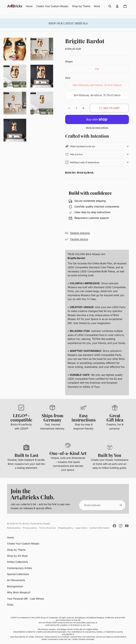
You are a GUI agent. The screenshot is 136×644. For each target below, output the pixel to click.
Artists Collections (17, 561)
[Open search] (110, 6)
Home (10, 537)
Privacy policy (30, 528)
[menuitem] (97, 6)
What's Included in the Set (82, 146)
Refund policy (14, 528)
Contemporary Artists (19, 568)
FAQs (10, 604)
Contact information (99, 528)
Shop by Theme (16, 549)
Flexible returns (79, 239)
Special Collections (18, 574)
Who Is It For (76, 154)
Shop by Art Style (17, 555)
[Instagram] (120, 526)
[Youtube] (127, 526)
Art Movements (16, 580)
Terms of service (47, 528)
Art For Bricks (22, 523)
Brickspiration (15, 586)
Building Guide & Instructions (84, 162)
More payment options (97, 127)
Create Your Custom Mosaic (23, 543)
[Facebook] (114, 526)
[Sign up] (120, 505)
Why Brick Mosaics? (18, 592)
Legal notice (81, 528)
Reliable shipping (80, 232)
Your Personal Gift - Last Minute (25, 598)
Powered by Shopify (40, 523)
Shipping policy (65, 528)
